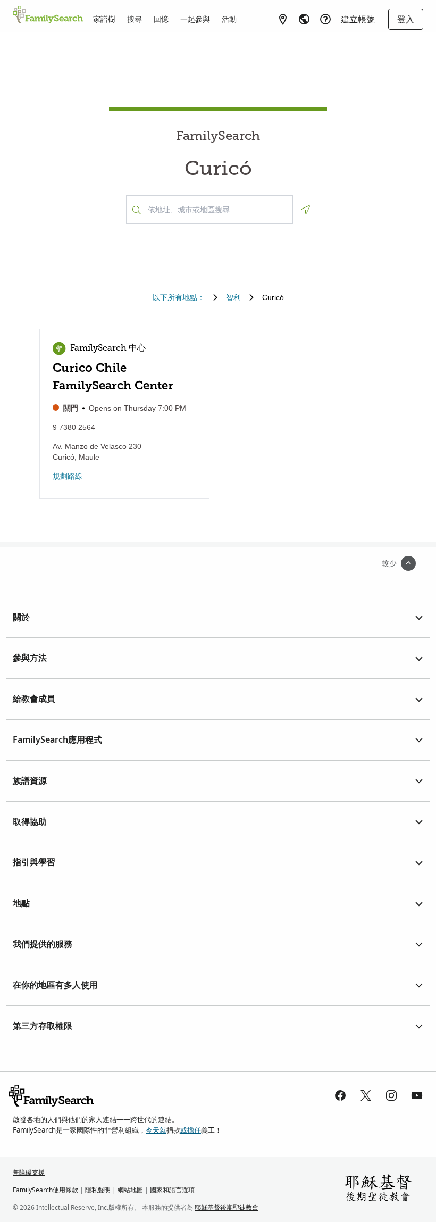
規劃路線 (67, 476)
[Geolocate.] (305, 209)
